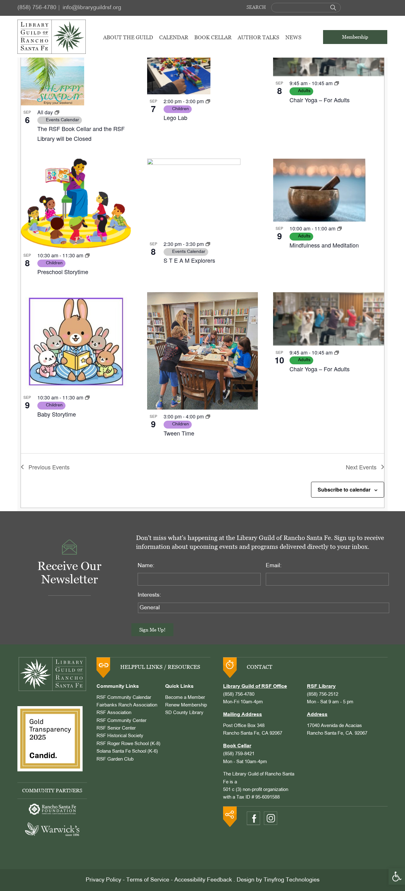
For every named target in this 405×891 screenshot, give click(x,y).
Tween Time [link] (179, 433)
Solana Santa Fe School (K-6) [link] (127, 751)
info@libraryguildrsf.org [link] (92, 7)
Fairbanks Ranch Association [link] (127, 705)
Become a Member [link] (185, 697)
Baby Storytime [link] (56, 414)
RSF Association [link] (114, 713)
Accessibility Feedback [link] (203, 880)
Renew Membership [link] (186, 705)
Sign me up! (152, 629)
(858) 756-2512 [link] (322, 694)
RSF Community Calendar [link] (124, 697)
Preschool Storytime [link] (62, 271)
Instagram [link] (270, 818)
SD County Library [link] (184, 713)
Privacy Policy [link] (103, 880)
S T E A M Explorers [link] (189, 260)
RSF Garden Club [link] (115, 759)
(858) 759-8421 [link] (238, 754)
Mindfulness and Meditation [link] (324, 245)
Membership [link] (355, 37)
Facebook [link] (253, 818)
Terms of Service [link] (147, 880)
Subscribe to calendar (344, 489)
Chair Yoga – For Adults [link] (320, 100)
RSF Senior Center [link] (116, 728)
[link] (397, 876)
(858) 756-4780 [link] (36, 7)
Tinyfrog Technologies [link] (292, 880)
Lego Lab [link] (175, 117)
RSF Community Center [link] (121, 720)
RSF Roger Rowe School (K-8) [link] (128, 744)
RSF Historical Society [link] (120, 736)
